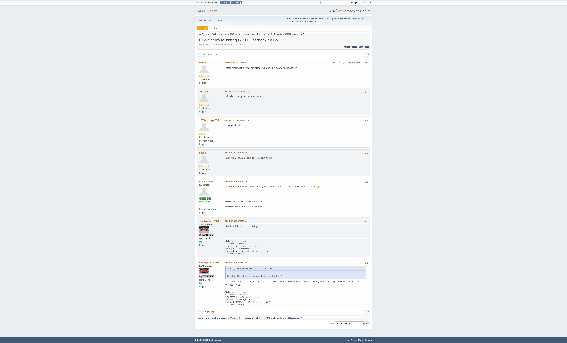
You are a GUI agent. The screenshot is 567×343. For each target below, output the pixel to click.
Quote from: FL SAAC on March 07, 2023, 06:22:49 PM (250, 268)
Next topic (363, 46)
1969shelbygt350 (209, 120)
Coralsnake (258, 34)
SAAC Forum (207, 11)
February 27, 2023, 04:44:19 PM (237, 63)
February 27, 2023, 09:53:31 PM (237, 120)
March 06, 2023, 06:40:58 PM (236, 153)
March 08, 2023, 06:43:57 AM (236, 262)
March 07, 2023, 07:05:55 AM (236, 221)
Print (366, 54)
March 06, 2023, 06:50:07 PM (236, 181)
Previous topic (350, 46)
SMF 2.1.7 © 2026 (201, 340)
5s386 (202, 62)
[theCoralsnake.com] (200, 205)
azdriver (204, 91)
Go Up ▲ (368, 340)
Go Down (202, 54)
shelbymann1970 (209, 221)
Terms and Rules (357, 340)
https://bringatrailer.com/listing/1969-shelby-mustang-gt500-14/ (261, 68)
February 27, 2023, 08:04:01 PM (237, 91)
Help (347, 340)
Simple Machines (215, 340)
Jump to (331, 323)
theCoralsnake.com (256, 201)
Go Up (200, 312)
